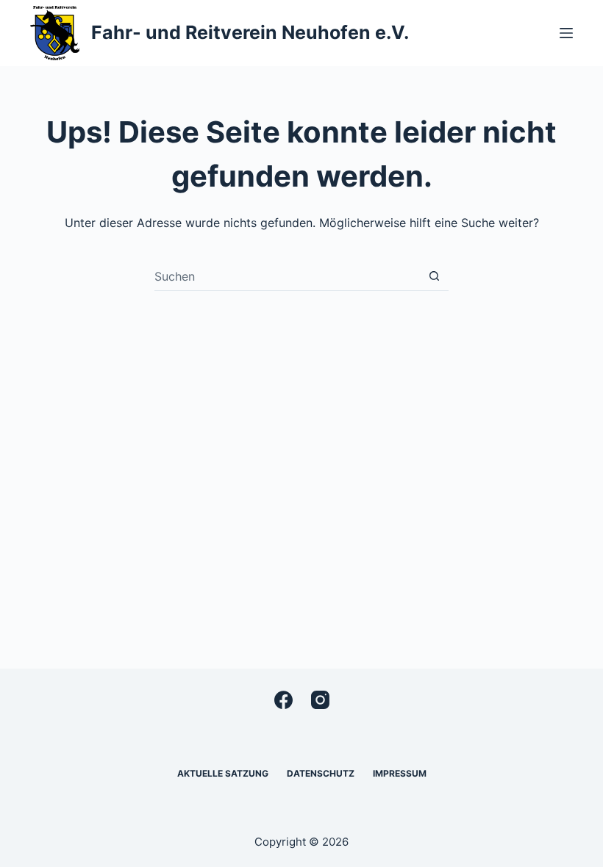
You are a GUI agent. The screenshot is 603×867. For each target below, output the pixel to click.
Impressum (400, 773)
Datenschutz (320, 773)
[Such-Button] (434, 276)
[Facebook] (283, 700)
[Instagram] (320, 700)
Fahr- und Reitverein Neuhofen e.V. (250, 32)
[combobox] (287, 276)
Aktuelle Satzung (222, 773)
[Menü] (566, 33)
